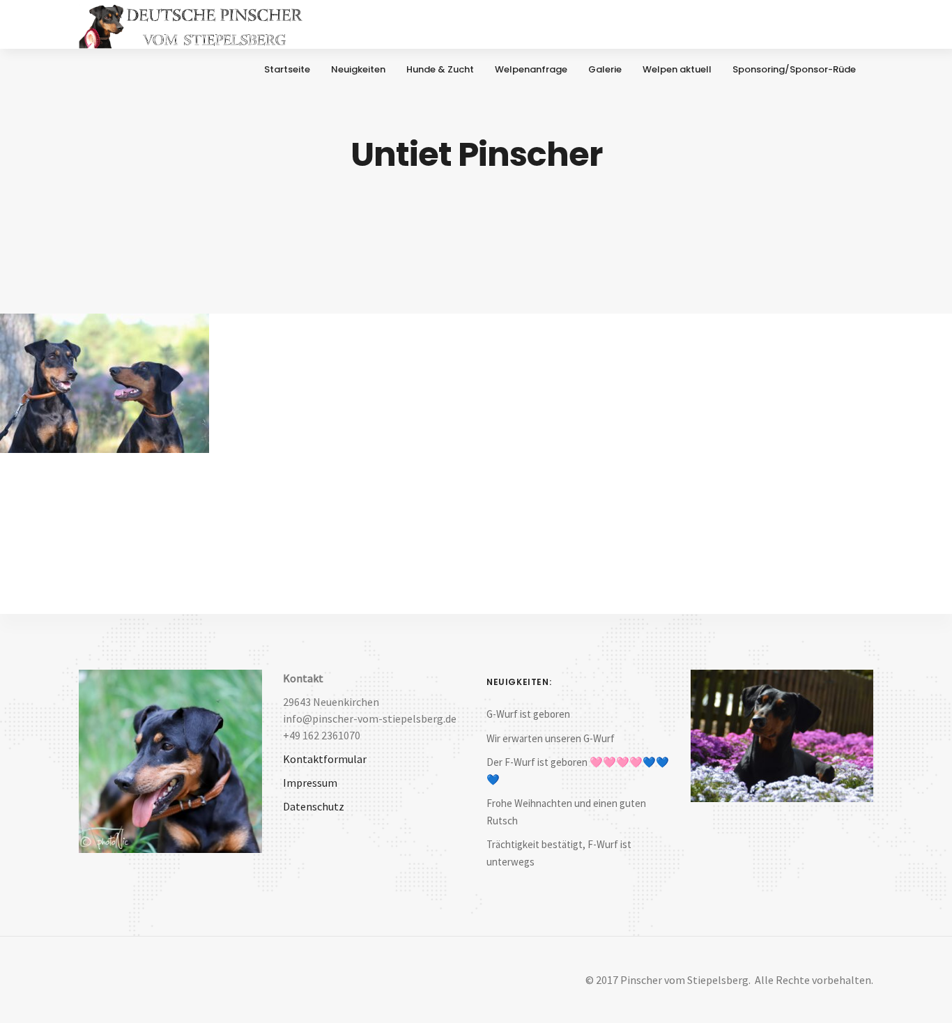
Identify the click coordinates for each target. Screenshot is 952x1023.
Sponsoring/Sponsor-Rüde (794, 69)
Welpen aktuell (677, 69)
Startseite (287, 69)
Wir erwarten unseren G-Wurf (550, 738)
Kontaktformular (325, 759)
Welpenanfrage (531, 69)
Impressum (310, 783)
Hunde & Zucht (440, 69)
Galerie (605, 69)
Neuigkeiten (358, 69)
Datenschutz (313, 806)
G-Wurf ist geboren (528, 714)
